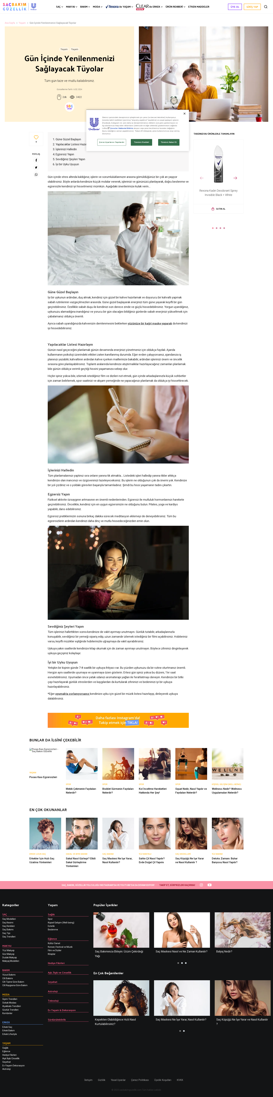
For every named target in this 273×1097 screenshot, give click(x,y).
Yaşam (22, 23)
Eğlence (6, 1051)
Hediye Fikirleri (9, 1055)
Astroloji (6, 1069)
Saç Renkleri (8, 926)
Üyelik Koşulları (162, 1080)
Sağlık (5, 1048)
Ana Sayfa (10, 23)
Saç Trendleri (8, 936)
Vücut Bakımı (8, 974)
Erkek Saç (7, 1027)
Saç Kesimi (7, 922)
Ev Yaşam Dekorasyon (13, 1065)
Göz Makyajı (8, 954)
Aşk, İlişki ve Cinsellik (59, 972)
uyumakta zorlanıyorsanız (72, 693)
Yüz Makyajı (8, 950)
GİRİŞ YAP (252, 6)
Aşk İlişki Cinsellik (10, 1058)
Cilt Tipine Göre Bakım (13, 982)
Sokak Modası (9, 1002)
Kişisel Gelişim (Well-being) (61, 922)
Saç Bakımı (7, 929)
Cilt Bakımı (7, 978)
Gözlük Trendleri (10, 1010)
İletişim (88, 1080)
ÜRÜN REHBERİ (174, 6)
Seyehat (6, 1062)
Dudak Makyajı (9, 957)
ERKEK (154, 6)
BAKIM (84, 6)
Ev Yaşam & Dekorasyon (62, 1010)
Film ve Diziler (54, 950)
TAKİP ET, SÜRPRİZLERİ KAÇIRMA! (177, 885)
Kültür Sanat (54, 943)
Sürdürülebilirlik (57, 1019)
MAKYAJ (70, 6)
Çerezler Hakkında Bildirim (121, 128)
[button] (213, 228)
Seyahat (52, 981)
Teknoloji (53, 1000)
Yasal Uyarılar (118, 1080)
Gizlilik (101, 1080)
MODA (96, 6)
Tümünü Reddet (141, 142)
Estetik (51, 926)
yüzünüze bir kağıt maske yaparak (150, 323)
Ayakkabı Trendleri (11, 1006)
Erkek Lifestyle (9, 1034)
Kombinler (7, 1013)
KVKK (180, 1080)
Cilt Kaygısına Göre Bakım (14, 985)
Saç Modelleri (9, 919)
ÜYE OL (235, 6)
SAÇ (58, 6)
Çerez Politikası (140, 1080)
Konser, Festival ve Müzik (60, 947)
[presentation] (202, 178)
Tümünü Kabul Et (169, 142)
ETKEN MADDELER (198, 6)
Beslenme (53, 929)
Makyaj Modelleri (10, 961)
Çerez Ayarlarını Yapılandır (111, 142)
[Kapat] (184, 113)
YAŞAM (125, 7)
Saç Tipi (6, 933)
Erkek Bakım (8, 1030)
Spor (50, 919)
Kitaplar (51, 954)
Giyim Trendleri (9, 999)
